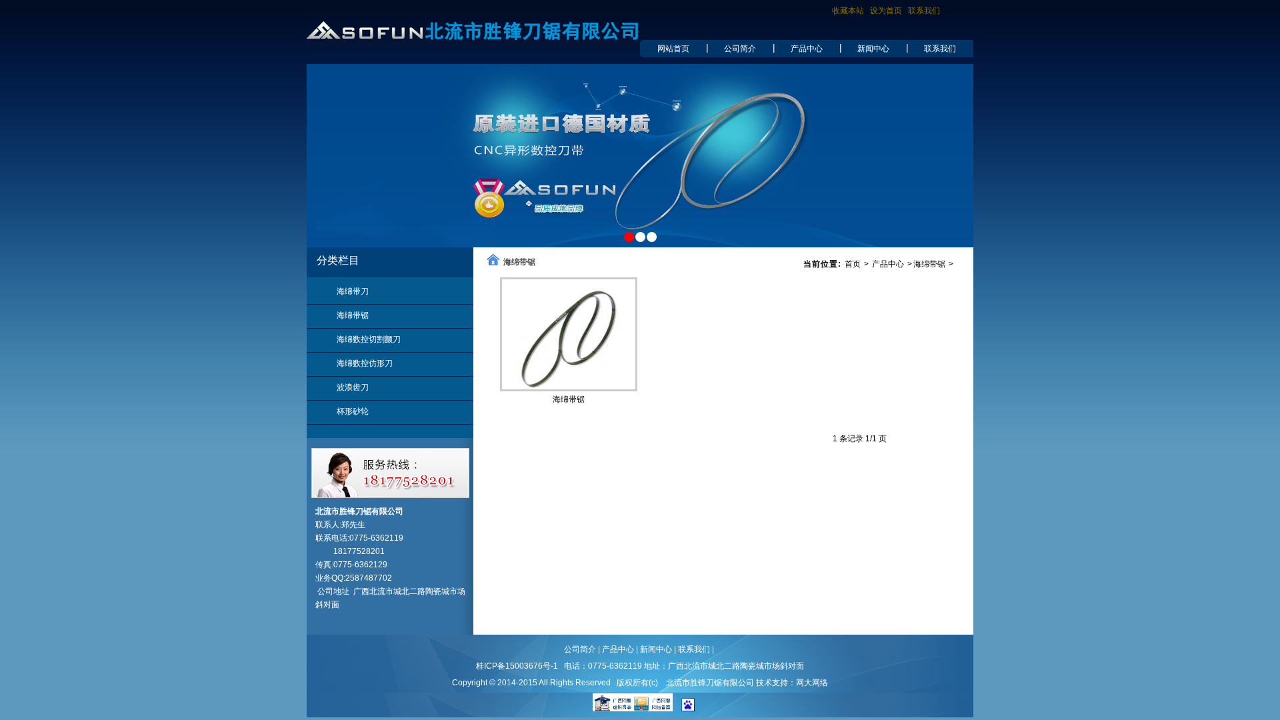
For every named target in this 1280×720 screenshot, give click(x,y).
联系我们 (924, 10)
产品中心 (807, 48)
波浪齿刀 (353, 387)
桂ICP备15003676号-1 (517, 666)
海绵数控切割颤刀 (369, 339)
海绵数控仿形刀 (365, 363)
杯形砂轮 (353, 411)
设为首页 (886, 10)
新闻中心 (873, 48)
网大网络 (812, 682)
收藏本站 (848, 10)
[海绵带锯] (569, 386)
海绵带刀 (353, 291)
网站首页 (673, 48)
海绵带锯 (353, 315)
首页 (853, 264)
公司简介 (740, 48)
